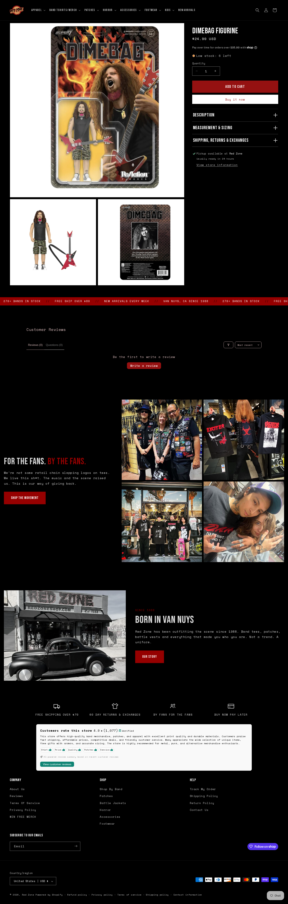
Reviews (16, 796)
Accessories (110, 817)
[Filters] (228, 345)
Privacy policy (102, 894)
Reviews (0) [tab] (35, 344)
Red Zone (28, 895)
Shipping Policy (204, 796)
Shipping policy (157, 894)
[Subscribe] (76, 846)
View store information (217, 165)
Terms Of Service (25, 803)
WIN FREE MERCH (23, 817)
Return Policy (202, 803)
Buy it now (235, 99)
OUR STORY (149, 657)
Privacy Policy (23, 810)
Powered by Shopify (49, 895)
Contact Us (199, 810)
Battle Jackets (113, 803)
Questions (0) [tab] (54, 344)
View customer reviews (57, 764)
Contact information (187, 894)
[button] (38, 10)
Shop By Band (111, 789)
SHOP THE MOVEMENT (25, 498)
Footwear (107, 824)
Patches (106, 796)
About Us (17, 789)
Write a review (144, 365)
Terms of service (129, 894)
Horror (105, 810)
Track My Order (203, 789)
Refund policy (77, 894)
